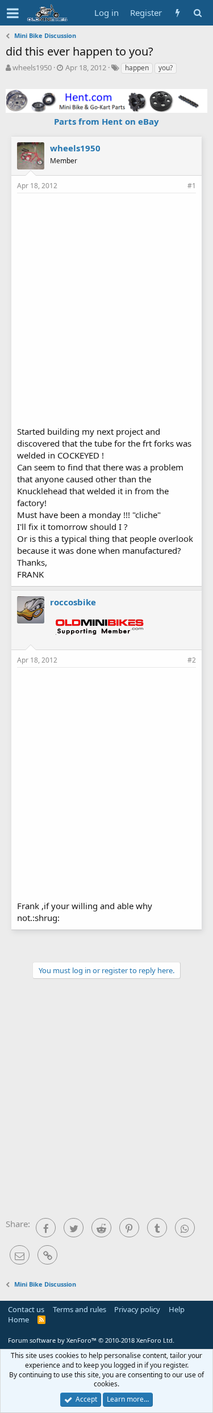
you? (165, 68)
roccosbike (73, 602)
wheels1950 (32, 67)
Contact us (26, 1309)
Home (18, 1319)
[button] (12, 13)
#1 (191, 185)
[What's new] (177, 12)
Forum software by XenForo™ (91, 1340)
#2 (191, 660)
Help (177, 1309)
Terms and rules (79, 1309)
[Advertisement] (106, 308)
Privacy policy (137, 1309)
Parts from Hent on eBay (106, 121)
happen (137, 68)
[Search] (197, 12)
